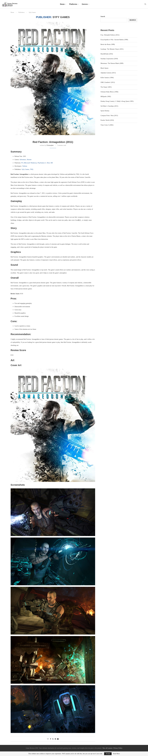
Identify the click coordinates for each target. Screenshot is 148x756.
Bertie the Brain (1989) (108, 44)
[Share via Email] (58, 739)
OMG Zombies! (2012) (108, 82)
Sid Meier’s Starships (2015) (109, 106)
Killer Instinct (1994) (107, 77)
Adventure (23, 159)
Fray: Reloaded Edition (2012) (110, 35)
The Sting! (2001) (106, 87)
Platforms (73, 4)
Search (103, 16)
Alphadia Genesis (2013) (108, 73)
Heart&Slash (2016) (107, 54)
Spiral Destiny (105, 111)
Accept (108, 753)
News (62, 4)
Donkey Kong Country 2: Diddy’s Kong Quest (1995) (117, 101)
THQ (31, 169)
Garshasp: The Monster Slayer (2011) (112, 49)
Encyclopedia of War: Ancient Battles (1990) (114, 39)
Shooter (29, 159)
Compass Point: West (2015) (109, 115)
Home (12, 12)
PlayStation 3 (42, 163)
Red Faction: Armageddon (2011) (53, 141)
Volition (24, 166)
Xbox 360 (50, 163)
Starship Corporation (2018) (109, 58)
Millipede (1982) (106, 96)
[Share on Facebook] (50, 739)
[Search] (145, 4)
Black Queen (104, 68)
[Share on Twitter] (53, 739)
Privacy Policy (117, 748)
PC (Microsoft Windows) (29, 163)
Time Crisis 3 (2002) (107, 125)
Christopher (50, 145)
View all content (107, 748)
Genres (85, 4)
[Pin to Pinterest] (55, 739)
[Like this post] (48, 739)
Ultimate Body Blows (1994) (109, 92)
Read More (116, 753)
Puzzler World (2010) (107, 120)
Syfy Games (25, 169)
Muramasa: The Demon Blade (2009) (112, 63)
